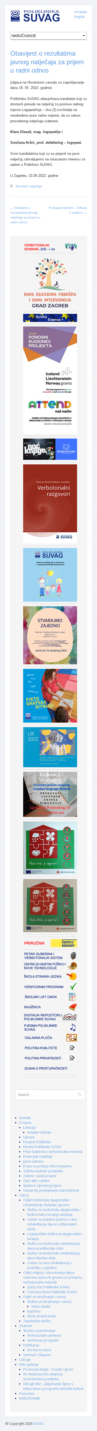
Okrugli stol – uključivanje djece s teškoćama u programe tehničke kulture (53, 1386)
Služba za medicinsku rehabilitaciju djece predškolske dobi (53, 1246)
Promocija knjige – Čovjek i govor (48, 1369)
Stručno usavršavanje (39, 1330)
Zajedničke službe (37, 1321)
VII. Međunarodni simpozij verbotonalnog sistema (43, 1376)
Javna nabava (33, 1161)
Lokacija (29, 1127)
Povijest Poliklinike (37, 1142)
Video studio (41, 1306)
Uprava (28, 1137)
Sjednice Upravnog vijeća (42, 1185)
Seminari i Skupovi (37, 1355)
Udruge (25, 1359)
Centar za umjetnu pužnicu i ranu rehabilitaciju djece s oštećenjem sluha (52, 1224)
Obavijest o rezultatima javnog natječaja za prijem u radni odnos (47, 62)
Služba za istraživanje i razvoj (49, 1301)
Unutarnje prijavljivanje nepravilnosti (51, 1190)
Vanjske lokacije (39, 1132)
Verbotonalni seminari (44, 1335)
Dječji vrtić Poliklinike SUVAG (48, 1287)
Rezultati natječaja (29, 186)
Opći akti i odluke (36, 1180)
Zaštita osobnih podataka (43, 1171)
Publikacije (31, 1345)
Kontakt (25, 1118)
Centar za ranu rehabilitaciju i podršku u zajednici (49, 1265)
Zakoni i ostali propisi (39, 1176)
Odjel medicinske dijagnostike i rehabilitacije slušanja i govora (47, 1202)
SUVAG (38, 1423)
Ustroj (24, 1195)
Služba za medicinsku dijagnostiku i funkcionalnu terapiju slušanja (54, 1212)
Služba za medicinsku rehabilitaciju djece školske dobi (53, 1255)
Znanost (25, 1326)
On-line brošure (39, 1350)
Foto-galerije (29, 1364)
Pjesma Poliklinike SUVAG (42, 1147)
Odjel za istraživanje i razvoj (44, 1296)
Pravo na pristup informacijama (47, 1166)
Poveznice (26, 1393)
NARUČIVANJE (29, 1398)
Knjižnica (33, 1311)
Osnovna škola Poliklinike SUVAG (52, 1292)
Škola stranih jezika (41, 1316)
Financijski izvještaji (37, 1156)
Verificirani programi (43, 1340)
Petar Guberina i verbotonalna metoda (52, 1151)
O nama (25, 1122)
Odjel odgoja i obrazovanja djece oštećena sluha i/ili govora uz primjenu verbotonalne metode (52, 1277)
